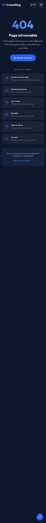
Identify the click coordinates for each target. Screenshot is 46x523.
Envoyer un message (21, 160)
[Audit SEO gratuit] (40, 517)
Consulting (11, 5)
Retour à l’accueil (24, 58)
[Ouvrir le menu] (41, 5)
